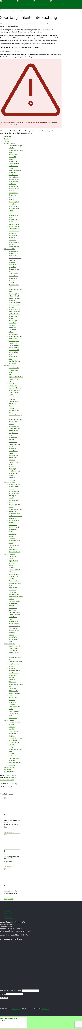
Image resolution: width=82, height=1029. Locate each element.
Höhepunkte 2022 (9, 554)
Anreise (6, 916)
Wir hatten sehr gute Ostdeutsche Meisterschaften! (14, 177)
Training (6, 139)
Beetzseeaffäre (13, 455)
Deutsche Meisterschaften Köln (14, 285)
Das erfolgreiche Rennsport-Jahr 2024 (14, 370)
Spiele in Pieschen (14, 314)
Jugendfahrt (12, 267)
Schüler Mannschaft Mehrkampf (12, 466)
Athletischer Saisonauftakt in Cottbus (14, 242)
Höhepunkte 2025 (9, 249)
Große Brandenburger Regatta (13, 215)
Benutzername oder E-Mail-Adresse (11, 990)
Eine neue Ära (13, 220)
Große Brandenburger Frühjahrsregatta (14, 621)
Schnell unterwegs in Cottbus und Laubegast (14, 473)
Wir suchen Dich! (9, 771)
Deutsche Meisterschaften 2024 (14, 410)
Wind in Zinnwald (14, 246)
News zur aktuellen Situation (8, 1018)
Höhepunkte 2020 (9, 720)
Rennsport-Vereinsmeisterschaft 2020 (15, 749)
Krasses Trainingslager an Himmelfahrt (14, 202)
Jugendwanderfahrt (15, 388)
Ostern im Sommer (14, 462)
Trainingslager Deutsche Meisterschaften (14, 424)
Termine (6, 141)
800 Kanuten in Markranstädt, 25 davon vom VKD (14, 574)
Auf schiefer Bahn (14, 401)
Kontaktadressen (9, 918)
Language (3, 1020)
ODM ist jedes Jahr (14, 428)
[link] (21, 11)
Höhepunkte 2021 (9, 644)
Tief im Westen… (14, 500)
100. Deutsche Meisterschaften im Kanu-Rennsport (14, 671)
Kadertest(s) (12, 264)
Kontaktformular (9, 913)
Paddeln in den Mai (14, 693)
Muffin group (16, 1009)
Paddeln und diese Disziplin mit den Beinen (14, 392)
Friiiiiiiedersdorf (13, 430)
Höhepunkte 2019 (9, 767)
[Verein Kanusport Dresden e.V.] (33, 4)
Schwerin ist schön (14, 484)
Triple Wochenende (14, 646)
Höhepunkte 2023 (9, 482)
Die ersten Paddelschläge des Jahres (14, 541)
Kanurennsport (8, 137)
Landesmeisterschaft (15, 516)
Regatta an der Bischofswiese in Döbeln (14, 208)
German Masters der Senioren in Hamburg (14, 166)
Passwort (3, 994)
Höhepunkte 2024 (9, 365)
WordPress (45, 1009)
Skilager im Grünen (14, 552)
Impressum (7, 911)
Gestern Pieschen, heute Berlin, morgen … (14, 733)
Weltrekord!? (12, 518)
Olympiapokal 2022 (14, 570)
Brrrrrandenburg (13, 334)
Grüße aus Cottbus (14, 612)
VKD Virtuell (7, 769)
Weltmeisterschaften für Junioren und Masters (15, 305)
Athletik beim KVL (14, 350)
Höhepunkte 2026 (9, 143)
